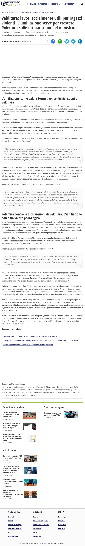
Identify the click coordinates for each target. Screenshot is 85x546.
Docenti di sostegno (15, 524)
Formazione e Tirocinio (41, 524)
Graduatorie (37, 528)
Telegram (73, 41)
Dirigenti (11, 517)
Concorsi (36, 517)
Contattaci (61, 528)
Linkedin (80, 41)
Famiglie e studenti (14, 528)
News (35, 532)
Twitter (66, 41)
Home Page (31, 4)
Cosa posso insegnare (40, 521)
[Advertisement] (42, 60)
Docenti (10, 521)
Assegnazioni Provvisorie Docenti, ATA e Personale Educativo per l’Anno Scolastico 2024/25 (40, 340)
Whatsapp (60, 41)
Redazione (61, 521)
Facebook (53, 41)
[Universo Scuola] (11, 3)
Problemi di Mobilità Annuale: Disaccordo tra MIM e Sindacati (28, 345)
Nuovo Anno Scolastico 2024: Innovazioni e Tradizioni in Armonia (30, 336)
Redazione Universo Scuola (10, 41)
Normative (37, 536)
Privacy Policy (61, 543)
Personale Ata (13, 536)
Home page (62, 517)
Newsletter (69, 4)
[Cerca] (82, 3)
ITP (9, 532)
